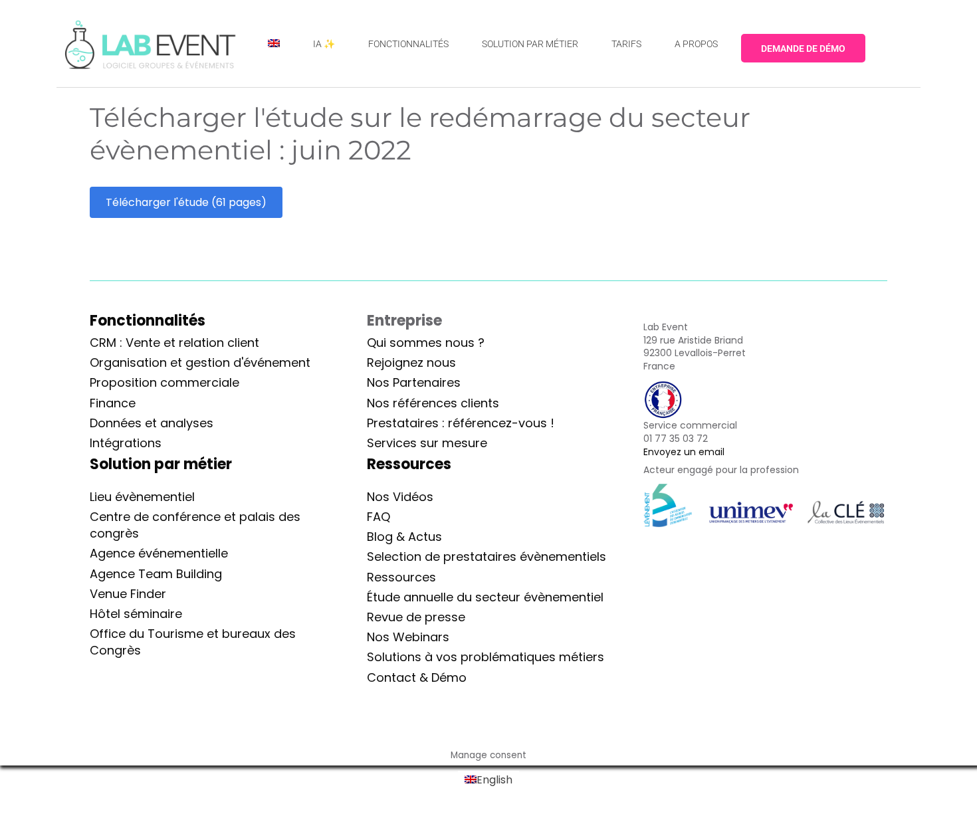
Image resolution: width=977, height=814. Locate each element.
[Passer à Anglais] (274, 43)
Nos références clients (433, 403)
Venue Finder (128, 593)
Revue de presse (416, 617)
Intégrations (126, 443)
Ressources (401, 577)
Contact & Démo (417, 677)
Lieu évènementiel (142, 496)
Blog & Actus (404, 536)
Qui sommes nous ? (426, 342)
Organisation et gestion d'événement (200, 362)
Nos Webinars (408, 637)
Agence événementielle (159, 553)
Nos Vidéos (400, 496)
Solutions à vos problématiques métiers (485, 657)
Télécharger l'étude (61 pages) (186, 202)
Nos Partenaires (414, 382)
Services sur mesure (427, 443)
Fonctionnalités (147, 320)
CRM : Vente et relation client (174, 342)
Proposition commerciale (164, 382)
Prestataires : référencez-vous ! (460, 423)
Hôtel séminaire (136, 613)
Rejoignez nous (411, 362)
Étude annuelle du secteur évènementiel (485, 597)
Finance (113, 403)
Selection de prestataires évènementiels (486, 556)
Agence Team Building (156, 573)
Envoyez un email (683, 451)
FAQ (378, 516)
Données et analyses (151, 423)
